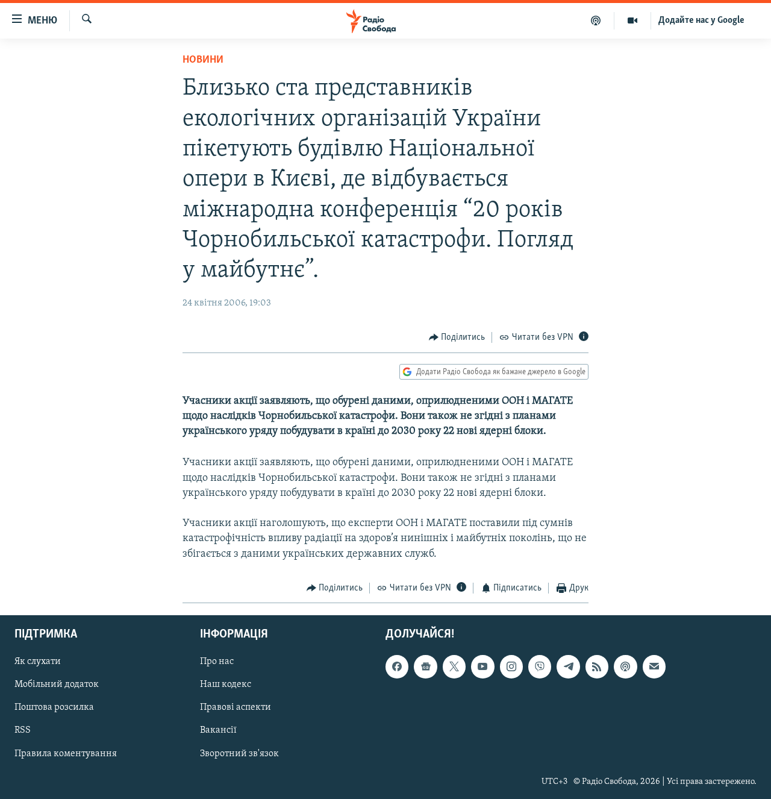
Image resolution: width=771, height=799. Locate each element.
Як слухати (37, 662)
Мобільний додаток (56, 685)
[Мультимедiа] (632, 20)
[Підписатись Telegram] (568, 667)
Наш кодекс (225, 685)
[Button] (457, 337)
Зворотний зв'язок (239, 754)
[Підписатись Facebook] (397, 667)
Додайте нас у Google (701, 20)
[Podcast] (625, 667)
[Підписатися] (654, 667)
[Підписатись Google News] (425, 667)
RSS (22, 731)
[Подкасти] (596, 20)
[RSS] (596, 667)
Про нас (217, 662)
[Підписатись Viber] (539, 667)
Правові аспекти (235, 708)
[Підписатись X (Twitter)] (454, 667)
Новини (203, 60)
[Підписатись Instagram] (511, 667)
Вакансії (218, 731)
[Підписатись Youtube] (482, 667)
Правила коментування (65, 754)
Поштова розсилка (54, 708)
